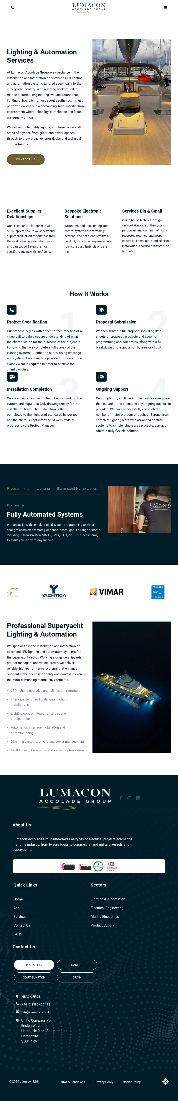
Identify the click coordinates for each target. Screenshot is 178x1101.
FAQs (17, 934)
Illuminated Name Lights (77, 488)
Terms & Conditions (72, 1082)
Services (19, 917)
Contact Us (26, 159)
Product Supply (102, 925)
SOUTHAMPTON (34, 977)
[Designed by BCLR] (165, 1081)
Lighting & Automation (108, 899)
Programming (18, 488)
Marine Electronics (105, 917)
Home (18, 899)
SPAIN (77, 977)
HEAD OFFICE (34, 965)
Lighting (43, 488)
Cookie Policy (132, 1082)
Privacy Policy (104, 1082)
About (18, 908)
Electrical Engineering (107, 908)
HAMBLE (77, 965)
